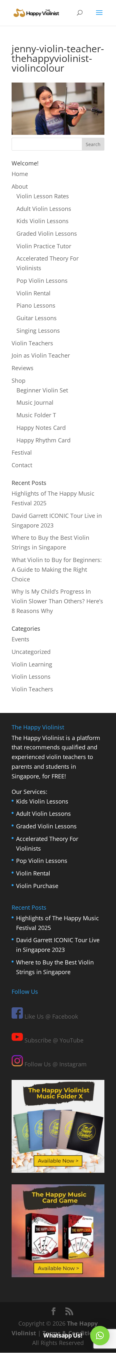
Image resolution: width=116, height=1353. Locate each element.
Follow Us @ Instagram (55, 1064)
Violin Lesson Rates (42, 196)
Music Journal (34, 402)
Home (20, 174)
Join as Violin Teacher (41, 355)
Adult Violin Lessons (43, 208)
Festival (22, 452)
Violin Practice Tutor (43, 246)
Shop (18, 380)
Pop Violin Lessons (42, 280)
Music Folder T (36, 415)
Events (20, 639)
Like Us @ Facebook (50, 1016)
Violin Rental (33, 293)
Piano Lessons (35, 305)
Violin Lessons (31, 676)
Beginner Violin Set (42, 390)
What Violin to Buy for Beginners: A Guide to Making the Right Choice (57, 569)
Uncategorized (31, 652)
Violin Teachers (32, 343)
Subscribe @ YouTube (53, 1040)
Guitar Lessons (36, 318)
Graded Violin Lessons (46, 233)
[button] (100, 1335)
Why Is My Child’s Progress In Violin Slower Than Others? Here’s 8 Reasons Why (57, 601)
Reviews (23, 368)
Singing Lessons (38, 330)
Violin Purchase (37, 886)
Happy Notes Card (41, 427)
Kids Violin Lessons (42, 221)
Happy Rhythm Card (43, 440)
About (20, 186)
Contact (22, 465)
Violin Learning (32, 664)
